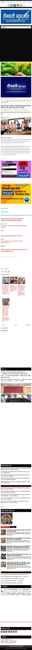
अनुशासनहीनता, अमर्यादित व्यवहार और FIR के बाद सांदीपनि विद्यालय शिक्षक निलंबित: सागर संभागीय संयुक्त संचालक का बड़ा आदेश (19, 547)
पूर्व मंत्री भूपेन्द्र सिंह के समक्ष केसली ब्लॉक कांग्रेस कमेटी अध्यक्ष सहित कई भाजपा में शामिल (16, 106)
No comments (24, 109)
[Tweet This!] (6, 268)
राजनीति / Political (15, 594)
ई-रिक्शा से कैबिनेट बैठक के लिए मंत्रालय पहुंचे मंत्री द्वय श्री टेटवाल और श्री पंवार (15, 478)
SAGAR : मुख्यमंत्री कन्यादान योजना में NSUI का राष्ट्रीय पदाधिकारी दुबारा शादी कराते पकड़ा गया (13, 288)
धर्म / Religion (7, 593)
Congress (5, 589)
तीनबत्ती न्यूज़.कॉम (20, 646)
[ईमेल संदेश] (2, 271)
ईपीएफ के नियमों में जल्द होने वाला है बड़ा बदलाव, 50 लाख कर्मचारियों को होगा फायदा (15, 491)
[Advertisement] (16, 45)
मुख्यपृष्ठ (15, 325)
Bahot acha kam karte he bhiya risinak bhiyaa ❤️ (11, 574)
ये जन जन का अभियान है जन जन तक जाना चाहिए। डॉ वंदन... (11, 576)
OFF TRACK (25, 591)
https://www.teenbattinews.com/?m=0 (12, 236)
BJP (1, 589)
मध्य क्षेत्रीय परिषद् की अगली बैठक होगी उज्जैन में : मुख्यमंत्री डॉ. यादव (13, 471)
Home (2, 100)
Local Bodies (20, 591)
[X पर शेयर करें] (7, 271)
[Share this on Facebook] (4, 268)
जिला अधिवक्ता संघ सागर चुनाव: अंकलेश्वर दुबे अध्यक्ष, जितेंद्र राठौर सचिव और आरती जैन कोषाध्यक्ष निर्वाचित (19, 539)
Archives (13, 526)
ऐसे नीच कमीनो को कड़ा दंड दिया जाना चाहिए (9, 583)
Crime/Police (13, 590)
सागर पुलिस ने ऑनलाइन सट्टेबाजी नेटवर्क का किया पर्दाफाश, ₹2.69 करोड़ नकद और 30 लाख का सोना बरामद (19, 555)
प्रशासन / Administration (18, 593)
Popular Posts (5, 526)
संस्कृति (21, 594)
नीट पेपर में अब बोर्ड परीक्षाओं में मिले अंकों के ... (9, 580)
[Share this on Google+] (8, 268)
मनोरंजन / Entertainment (5, 594)
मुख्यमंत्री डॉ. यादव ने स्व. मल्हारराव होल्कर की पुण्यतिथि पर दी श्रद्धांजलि (13, 481)
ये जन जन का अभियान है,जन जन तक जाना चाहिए (9, 578)
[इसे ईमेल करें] (4, 271)
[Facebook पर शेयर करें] (9, 271)
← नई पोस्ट (3, 325)
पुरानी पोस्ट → (28, 325)
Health (15, 591)
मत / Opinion (28, 593)
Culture (20, 589)
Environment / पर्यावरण (9, 591)
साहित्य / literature (26, 594)
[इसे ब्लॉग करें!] (6, 271)
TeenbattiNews (23, 648)
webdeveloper (11, 648)
